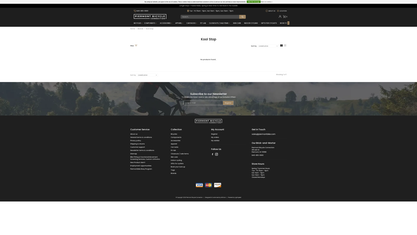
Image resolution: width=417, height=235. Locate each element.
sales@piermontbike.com (263, 134)
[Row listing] (285, 46)
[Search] (242, 17)
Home (132, 29)
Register (228, 103)
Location (283, 11)
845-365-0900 (142, 11)
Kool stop (149, 29)
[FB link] (212, 154)
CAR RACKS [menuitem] (191, 23)
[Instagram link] (216, 154)
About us (271, 11)
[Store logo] (150, 19)
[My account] (280, 17)
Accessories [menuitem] (165, 23)
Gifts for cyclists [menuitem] (177, 163)
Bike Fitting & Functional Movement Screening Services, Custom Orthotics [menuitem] (145, 158)
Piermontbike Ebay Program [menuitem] (141, 169)
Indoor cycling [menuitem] (176, 160)
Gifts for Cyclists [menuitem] (269, 23)
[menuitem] (280, 16)
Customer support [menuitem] (137, 147)
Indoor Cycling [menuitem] (251, 23)
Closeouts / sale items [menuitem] (180, 154)
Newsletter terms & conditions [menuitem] (142, 150)
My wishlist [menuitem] (215, 140)
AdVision (223, 197)
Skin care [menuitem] (174, 157)
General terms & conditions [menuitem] (141, 137)
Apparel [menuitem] (178, 23)
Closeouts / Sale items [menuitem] (218, 23)
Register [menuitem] (214, 134)
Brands (140, 29)
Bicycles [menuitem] (137, 23)
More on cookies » (266, 2)
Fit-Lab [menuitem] (203, 23)
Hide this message (253, 2)
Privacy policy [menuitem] (135, 140)
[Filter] (136, 46)
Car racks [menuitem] (174, 147)
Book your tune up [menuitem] (178, 167)
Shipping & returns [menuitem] (137, 144)
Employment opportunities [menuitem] (140, 166)
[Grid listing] (281, 46)
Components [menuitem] (149, 23)
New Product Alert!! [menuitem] (137, 162)
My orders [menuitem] (215, 137)
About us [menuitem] (133, 134)
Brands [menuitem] (173, 173)
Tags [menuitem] (173, 170)
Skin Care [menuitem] (237, 23)
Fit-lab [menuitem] (173, 150)
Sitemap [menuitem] (133, 154)
